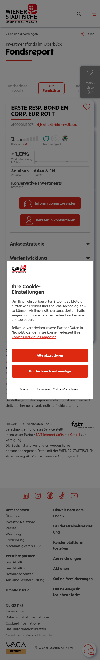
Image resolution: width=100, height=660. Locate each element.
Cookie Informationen (65, 389)
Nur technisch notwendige (50, 371)
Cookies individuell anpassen (34, 337)
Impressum (43, 389)
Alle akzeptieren (50, 355)
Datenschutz (26, 389)
